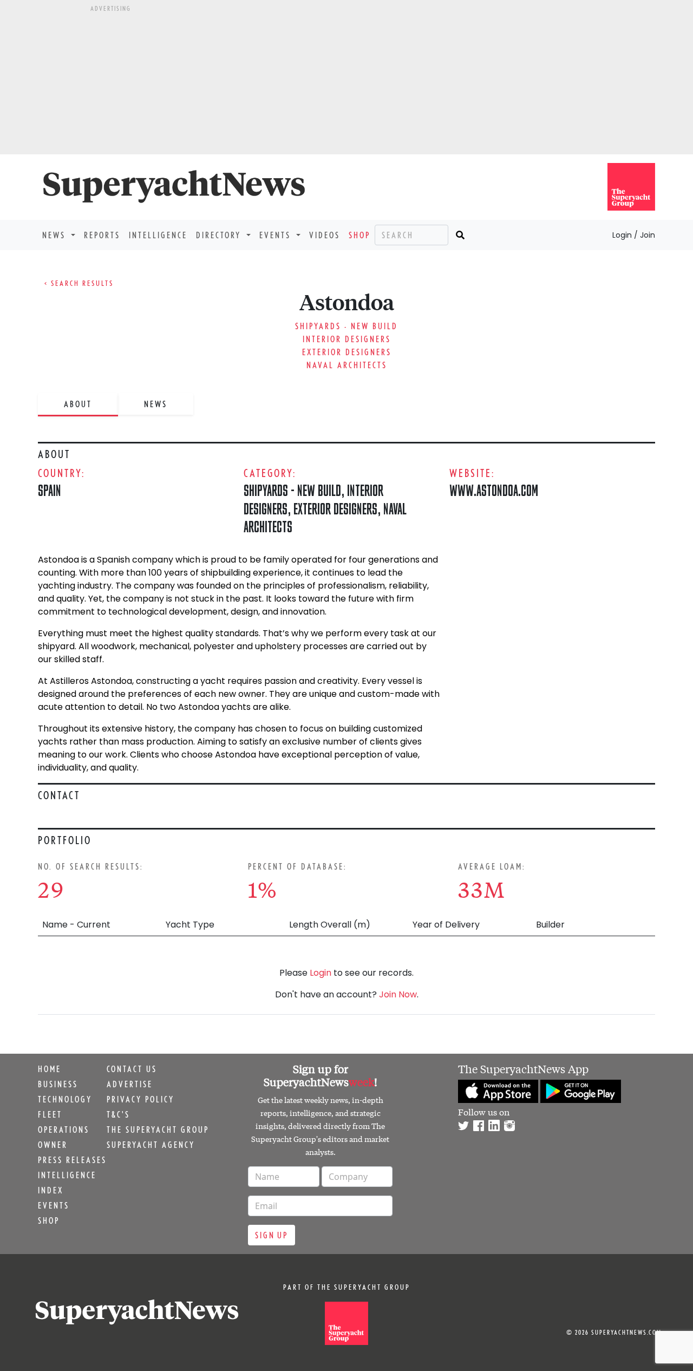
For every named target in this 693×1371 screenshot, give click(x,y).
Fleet (50, 1114)
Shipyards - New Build (346, 326)
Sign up (271, 1235)
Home (49, 1069)
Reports (102, 235)
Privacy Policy (140, 1099)
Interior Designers (347, 339)
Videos (324, 235)
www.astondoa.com (493, 490)
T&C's (118, 1114)
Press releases (72, 1160)
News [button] (55, 235)
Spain (49, 490)
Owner (53, 1145)
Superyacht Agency (151, 1145)
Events (53, 1205)
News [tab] (155, 404)
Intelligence (158, 235)
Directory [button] (220, 235)
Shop (359, 235)
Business (58, 1084)
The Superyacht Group (158, 1129)
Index (50, 1190)
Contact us (132, 1069)
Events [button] (276, 235)
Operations (63, 1129)
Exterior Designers (346, 352)
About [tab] (78, 404)
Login (320, 973)
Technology (65, 1099)
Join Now (398, 994)
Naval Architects (346, 365)
